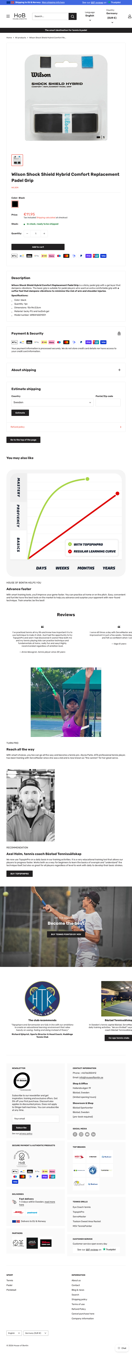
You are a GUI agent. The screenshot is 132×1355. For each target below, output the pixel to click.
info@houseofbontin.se (91, 1077)
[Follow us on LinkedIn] (93, 1134)
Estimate (20, 413)
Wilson (14, 187)
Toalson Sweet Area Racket (87, 1221)
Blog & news (78, 1290)
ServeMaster (79, 1216)
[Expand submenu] (8, 16)
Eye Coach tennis (82, 1207)
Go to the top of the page (23, 440)
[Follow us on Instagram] (81, 1134)
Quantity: (16, 233)
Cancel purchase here (83, 1313)
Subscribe (21, 1127)
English (11, 1333)
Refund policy (18, 427)
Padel (9, 1285)
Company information (83, 1318)
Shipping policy (79, 1299)
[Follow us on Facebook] (75, 1134)
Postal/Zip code (104, 396)
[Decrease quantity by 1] (27, 233)
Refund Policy (79, 1309)
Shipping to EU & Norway (40, 2)
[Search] (73, 16)
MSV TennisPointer (82, 1226)
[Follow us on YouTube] (87, 1134)
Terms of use (78, 1304)
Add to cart (38, 247)
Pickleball (11, 1290)
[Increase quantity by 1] (44, 233)
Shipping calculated (46, 217)
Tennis (9, 1280)
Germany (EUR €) (33, 1333)
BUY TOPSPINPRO (19, 874)
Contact (76, 1285)
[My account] (129, 16)
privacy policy (25, 1133)
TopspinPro (78, 1212)
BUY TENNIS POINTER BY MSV (66, 934)
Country (15, 396)
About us (76, 1280)
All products (20, 38)
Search (75, 1294)
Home (9, 38)
